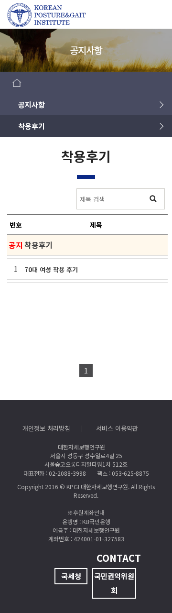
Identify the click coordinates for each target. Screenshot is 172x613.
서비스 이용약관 (117, 428)
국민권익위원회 (114, 583)
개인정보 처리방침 (46, 428)
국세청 (71, 576)
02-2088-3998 (67, 473)
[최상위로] (145, 586)
